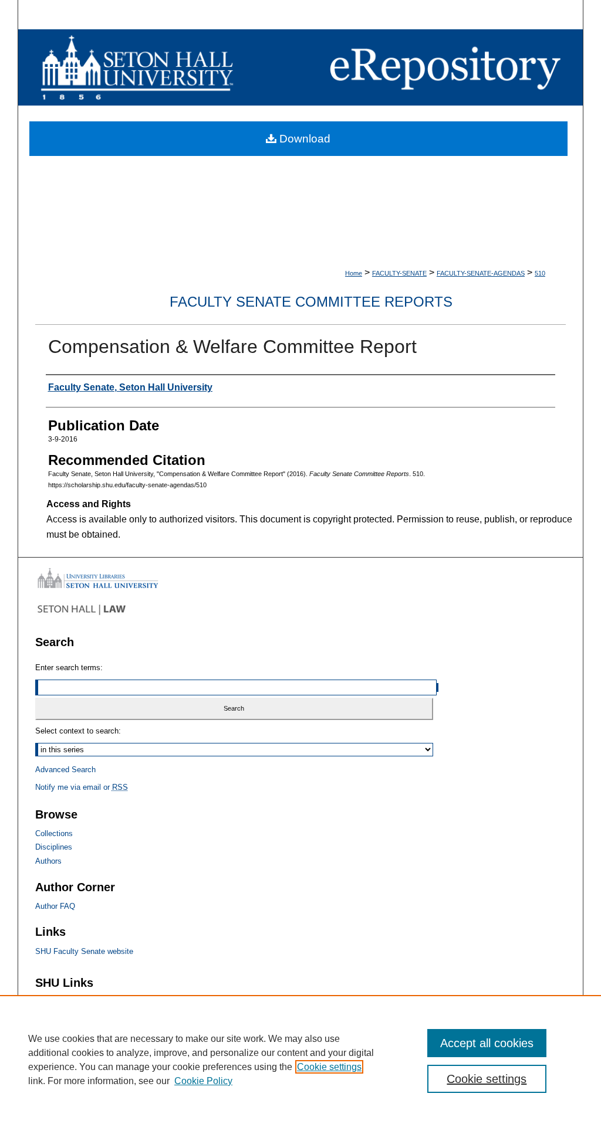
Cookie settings (329, 1067)
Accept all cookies (487, 1043)
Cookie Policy (203, 1081)
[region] (300, 1059)
